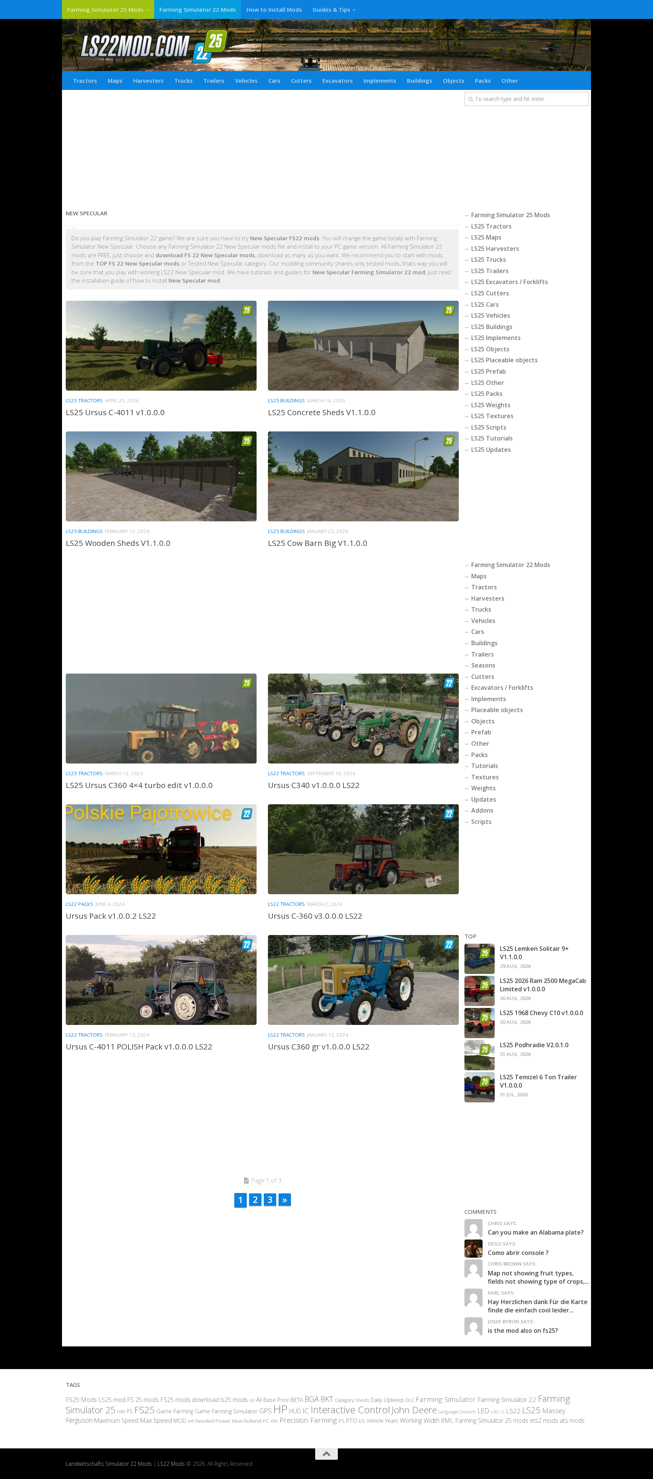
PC (266, 1420)
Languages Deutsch (457, 1411)
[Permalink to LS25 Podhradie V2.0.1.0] (479, 1055)
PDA (274, 1421)
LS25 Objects (490, 349)
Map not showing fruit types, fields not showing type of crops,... (538, 1277)
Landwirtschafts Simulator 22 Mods (109, 1463)
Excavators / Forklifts (502, 687)
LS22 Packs (79, 904)
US (362, 1420)
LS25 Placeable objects (504, 360)
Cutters (301, 80)
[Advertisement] (262, 146)
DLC (409, 1400)
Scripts (481, 822)
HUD (295, 1411)
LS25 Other (487, 383)
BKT (326, 1399)
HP (280, 1409)
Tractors (85, 80)
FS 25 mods (143, 1400)
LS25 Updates (491, 449)
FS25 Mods (81, 1400)
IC (306, 1411)
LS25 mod (111, 1400)
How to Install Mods (274, 9)
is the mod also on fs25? (523, 1330)
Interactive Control (350, 1409)
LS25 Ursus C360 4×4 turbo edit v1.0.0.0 (139, 785)
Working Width (419, 1420)
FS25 (144, 1409)
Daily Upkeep (387, 1399)
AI (259, 1399)
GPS (265, 1410)
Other (509, 80)
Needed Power (213, 1420)
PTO (351, 1420)
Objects (453, 80)
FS (130, 1411)
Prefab (481, 732)
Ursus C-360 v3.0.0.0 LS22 (315, 915)
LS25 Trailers (490, 271)
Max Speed (156, 1420)
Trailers (213, 80)
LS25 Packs (487, 393)
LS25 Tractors (84, 400)
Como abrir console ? (518, 1253)
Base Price (276, 1399)
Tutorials (484, 766)
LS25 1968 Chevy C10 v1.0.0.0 (541, 1013)
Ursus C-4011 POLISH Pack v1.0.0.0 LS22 (139, 1046)
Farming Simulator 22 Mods (197, 9)
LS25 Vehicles (490, 315)
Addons (482, 810)
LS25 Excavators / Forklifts (509, 282)
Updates (483, 799)
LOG (495, 1411)
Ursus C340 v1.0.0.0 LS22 (314, 785)
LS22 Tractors (286, 773)
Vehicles (246, 80)
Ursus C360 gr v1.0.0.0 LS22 (319, 1046)
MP (191, 1421)
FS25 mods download (189, 1400)
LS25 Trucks (488, 259)
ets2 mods (544, 1420)
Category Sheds (352, 1400)
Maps (115, 80)
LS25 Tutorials (492, 438)
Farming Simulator (446, 1399)
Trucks (183, 80)
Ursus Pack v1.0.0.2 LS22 (111, 915)
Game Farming (174, 1411)
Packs (483, 80)
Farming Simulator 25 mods (491, 1420)
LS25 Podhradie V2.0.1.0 (534, 1045)
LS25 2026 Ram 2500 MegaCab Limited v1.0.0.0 (543, 985)
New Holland (246, 1420)
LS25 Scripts (488, 427)
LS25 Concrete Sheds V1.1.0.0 (322, 412)
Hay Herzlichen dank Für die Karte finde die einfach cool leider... (538, 1306)
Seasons (483, 665)
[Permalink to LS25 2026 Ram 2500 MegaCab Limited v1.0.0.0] (479, 991)
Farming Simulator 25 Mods (105, 9)
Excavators (337, 80)
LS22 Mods (171, 1463)
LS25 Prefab (488, 371)
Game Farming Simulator (226, 1411)
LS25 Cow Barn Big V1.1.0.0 (317, 543)
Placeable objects (497, 710)
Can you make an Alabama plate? (536, 1232)
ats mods (572, 1420)
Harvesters (148, 80)
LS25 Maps (486, 237)
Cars (274, 80)
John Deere (414, 1409)
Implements (380, 80)
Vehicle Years (382, 1420)
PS (342, 1420)
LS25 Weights (491, 405)
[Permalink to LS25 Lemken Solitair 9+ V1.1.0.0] (479, 959)
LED (483, 1410)
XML (447, 1420)
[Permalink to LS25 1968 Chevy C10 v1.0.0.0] (479, 1023)
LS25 (531, 1410)
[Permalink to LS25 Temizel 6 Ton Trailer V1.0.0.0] (479, 1087)
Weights (483, 788)
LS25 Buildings (286, 400)
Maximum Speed (116, 1420)
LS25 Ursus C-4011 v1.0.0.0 (115, 412)
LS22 (513, 1410)
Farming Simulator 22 (506, 1399)
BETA (297, 1399)
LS (502, 1411)
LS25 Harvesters (495, 248)
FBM (121, 1411)
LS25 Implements (496, 338)
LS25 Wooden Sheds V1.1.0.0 (118, 543)
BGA (312, 1399)
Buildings (419, 80)
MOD (179, 1420)
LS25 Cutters (490, 293)
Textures (485, 777)
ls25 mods (234, 1400)
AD (252, 1400)
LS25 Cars (485, 304)
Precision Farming (308, 1420)
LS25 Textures (492, 416)
